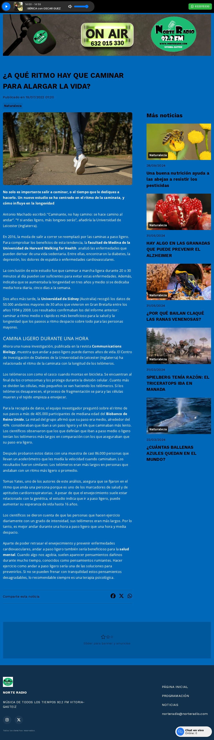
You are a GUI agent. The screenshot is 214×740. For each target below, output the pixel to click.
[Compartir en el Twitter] (121, 596)
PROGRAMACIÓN (175, 696)
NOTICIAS (170, 705)
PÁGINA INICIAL (175, 687)
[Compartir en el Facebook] (113, 596)
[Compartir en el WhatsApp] (129, 596)
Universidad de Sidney (60, 299)
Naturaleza (13, 106)
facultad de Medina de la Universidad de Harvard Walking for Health (66, 245)
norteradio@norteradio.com (185, 714)
